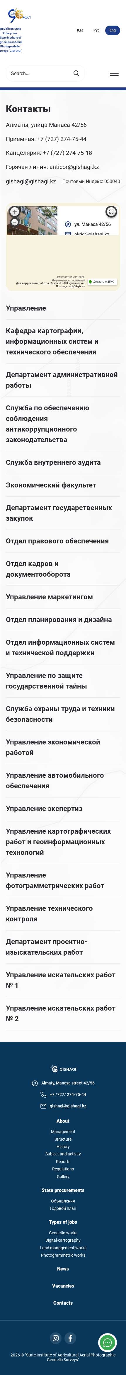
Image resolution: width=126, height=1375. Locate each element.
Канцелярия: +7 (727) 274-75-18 (49, 153)
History (63, 1147)
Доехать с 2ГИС (103, 281)
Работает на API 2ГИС (71, 277)
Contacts (63, 1303)
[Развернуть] (111, 211)
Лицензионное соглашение (68, 280)
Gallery (63, 1177)
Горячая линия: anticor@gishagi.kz (53, 167)
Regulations (63, 1169)
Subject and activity (63, 1154)
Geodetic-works (63, 1233)
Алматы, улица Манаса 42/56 (46, 125)
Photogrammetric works (63, 1255)
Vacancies (63, 1286)
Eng (113, 30)
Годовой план (63, 1208)
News (63, 1269)
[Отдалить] (14, 222)
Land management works (63, 1248)
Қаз (80, 30)
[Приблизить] (15, 212)
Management (63, 1131)
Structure (63, 1139)
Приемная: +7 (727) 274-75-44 (46, 139)
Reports (63, 1162)
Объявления (63, 1201)
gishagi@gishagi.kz (31, 181)
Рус (96, 30)
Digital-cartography (63, 1240)
